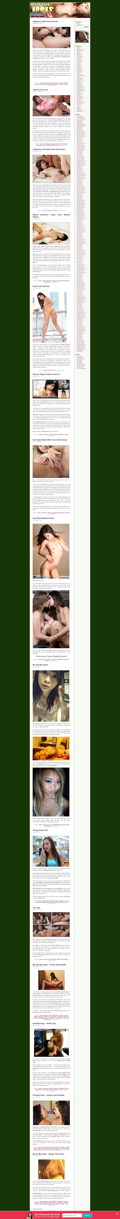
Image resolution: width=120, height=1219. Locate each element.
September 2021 (80, 164)
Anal (39, 1147)
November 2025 (80, 118)
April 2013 (79, 279)
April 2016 (79, 237)
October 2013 (80, 271)
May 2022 (79, 153)
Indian (78, 76)
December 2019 (80, 188)
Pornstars (65, 144)
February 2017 (80, 225)
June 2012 (79, 293)
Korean (62, 84)
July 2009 (79, 334)
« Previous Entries (38, 1209)
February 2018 (80, 213)
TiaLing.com (41, 954)
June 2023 (79, 139)
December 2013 (80, 268)
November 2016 (80, 228)
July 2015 (79, 244)
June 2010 (79, 321)
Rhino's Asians (80, 367)
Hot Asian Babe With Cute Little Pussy (50, 440)
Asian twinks (80, 357)
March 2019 (79, 199)
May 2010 (79, 322)
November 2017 (80, 215)
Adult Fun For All (40, 90)
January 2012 (80, 296)
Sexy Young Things (81, 368)
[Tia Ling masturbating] (42, 924)
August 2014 (80, 257)
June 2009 (79, 336)
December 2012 (80, 285)
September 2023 (80, 136)
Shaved (56, 434)
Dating (78, 63)
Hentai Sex (79, 360)
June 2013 (79, 276)
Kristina (62, 1134)
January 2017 (80, 226)
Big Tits (54, 1201)
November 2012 (80, 286)
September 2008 (80, 348)
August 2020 (80, 179)
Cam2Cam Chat (80, 358)
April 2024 (79, 130)
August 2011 (79, 303)
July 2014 (79, 258)
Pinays (78, 94)
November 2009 (80, 330)
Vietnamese (55, 145)
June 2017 (79, 222)
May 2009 (79, 337)
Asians (41, 83)
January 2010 (80, 327)
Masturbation (52, 959)
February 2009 (80, 341)
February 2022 (80, 157)
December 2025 (80, 117)
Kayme (56, 1134)
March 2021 (79, 171)
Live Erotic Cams (80, 364)
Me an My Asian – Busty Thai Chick (48, 1154)
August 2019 (80, 193)
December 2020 (80, 174)
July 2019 (79, 195)
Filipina (66, 83)
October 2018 (80, 206)
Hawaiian (37, 84)
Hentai (78, 72)
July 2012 (79, 291)
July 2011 (79, 304)
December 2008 (80, 344)
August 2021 (80, 166)
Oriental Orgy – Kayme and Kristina (48, 1095)
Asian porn (58, 945)
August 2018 (80, 208)
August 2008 (80, 350)
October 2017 (80, 217)
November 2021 (80, 161)
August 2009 (80, 333)
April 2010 (79, 323)
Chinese (61, 83)
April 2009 (79, 339)
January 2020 (80, 186)
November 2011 (80, 298)
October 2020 (80, 177)
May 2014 (79, 261)
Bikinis (78, 54)
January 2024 (80, 132)
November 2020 (80, 175)
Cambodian (55, 83)
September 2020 (80, 178)
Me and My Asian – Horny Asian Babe (49, 965)
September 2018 (80, 207)
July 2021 (79, 167)
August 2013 (80, 273)
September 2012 (80, 289)
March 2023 (79, 142)
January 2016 (80, 240)
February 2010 (80, 326)
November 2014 (80, 254)
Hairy (44, 280)
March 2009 (79, 340)
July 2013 (79, 275)
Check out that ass (41, 286)
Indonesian (43, 84)
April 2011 (79, 307)
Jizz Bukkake (80, 363)
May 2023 (79, 141)
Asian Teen (36, 1012)
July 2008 (79, 351)
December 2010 (80, 312)
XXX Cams (45, 431)
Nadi (64, 1074)
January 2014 (80, 267)
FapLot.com (38, 487)
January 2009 (80, 343)
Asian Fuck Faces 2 (58, 270)
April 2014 (79, 262)
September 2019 (80, 192)
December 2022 (80, 146)
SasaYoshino (44, 402)
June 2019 (79, 196)
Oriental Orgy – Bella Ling (44, 1023)
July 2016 (79, 233)
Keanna (60, 1074)
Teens (66, 84)
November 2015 (80, 243)
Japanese (56, 84)
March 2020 (79, 185)
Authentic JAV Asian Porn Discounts (49, 149)
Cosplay (79, 61)
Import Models (80, 75)
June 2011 (79, 305)
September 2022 (80, 149)
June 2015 (79, 246)
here (58, 506)
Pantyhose (79, 93)
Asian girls (49, 939)
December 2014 (80, 253)
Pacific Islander (80, 90)
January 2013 (80, 283)
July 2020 (79, 181)
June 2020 (79, 182)
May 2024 (79, 128)
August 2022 (80, 150)
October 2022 (80, 148)
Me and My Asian (40, 665)
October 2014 (80, 255)
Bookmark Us (80, 25)
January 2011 (80, 311)
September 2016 (80, 231)
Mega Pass (39, 902)
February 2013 (80, 282)
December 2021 (80, 160)
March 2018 (79, 211)
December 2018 (80, 203)
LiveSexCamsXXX (39, 422)
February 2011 (80, 309)
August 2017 (80, 219)
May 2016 (79, 236)
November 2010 (80, 314)
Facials (68, 1147)
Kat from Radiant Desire (43, 518)
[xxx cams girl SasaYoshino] (51, 398)
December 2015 (80, 242)
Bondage (79, 56)
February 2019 (80, 200)
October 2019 (80, 190)
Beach (78, 52)
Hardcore (48, 280)
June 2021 (79, 168)
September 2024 (80, 125)
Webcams (79, 111)
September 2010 (80, 316)
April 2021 (79, 170)
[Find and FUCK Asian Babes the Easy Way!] (82, 42)
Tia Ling (36, 908)
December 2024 (80, 124)
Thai (65, 902)
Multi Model (66, 280)
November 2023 (80, 134)
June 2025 (79, 121)
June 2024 (79, 127)
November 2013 (80, 269)
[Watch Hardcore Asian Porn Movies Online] (51, 244)
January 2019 (80, 202)
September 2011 (80, 301)
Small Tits (47, 282)
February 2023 (80, 143)
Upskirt (49, 145)
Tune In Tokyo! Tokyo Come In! (46, 374)
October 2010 (80, 315)
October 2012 (80, 287)
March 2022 (79, 156)
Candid (61, 1015)
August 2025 (80, 120)
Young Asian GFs (40, 830)
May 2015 (79, 247)
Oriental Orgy (66, 1072)
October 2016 (80, 229)
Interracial (50, 84)
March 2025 (79, 123)
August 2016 (80, 232)
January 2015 (80, 251)
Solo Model (65, 959)
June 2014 (79, 260)
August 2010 (80, 318)
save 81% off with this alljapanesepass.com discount (51, 191)
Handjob (41, 1016)
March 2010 (79, 325)
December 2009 (80, 329)
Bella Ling (61, 1060)
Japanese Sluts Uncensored (45, 21)
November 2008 (80, 345)
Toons (78, 107)
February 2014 (80, 265)
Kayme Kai (36, 1127)
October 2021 (80, 163)
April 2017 (79, 224)
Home (78, 23)
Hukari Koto (79, 361)
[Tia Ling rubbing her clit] (60, 924)
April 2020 (79, 184)
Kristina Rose (45, 1127)
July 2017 (79, 221)
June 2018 (79, 210)
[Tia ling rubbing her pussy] (42, 936)
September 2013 (80, 272)
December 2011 (80, 297)
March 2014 (79, 264)
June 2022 (79, 152)
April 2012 (79, 294)
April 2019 (79, 197)
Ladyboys (79, 83)
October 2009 (80, 332)
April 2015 (79, 249)
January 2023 (80, 145)
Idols (49, 370)
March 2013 (79, 280)
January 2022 (80, 159)
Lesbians (53, 659)
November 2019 (80, 189)
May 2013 (79, 278)
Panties (78, 92)
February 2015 (80, 250)
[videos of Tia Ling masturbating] (60, 936)
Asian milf (79, 356)
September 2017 (80, 218)
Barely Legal (47, 83)
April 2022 (79, 154)
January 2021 (80, 172)
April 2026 (79, 116)
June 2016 (79, 235)
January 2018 (80, 214)
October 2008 (80, 347)
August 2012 (80, 290)
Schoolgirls (39, 145)
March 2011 (79, 308)
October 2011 (80, 300)
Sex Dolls (79, 99)
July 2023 (79, 138)
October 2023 (80, 135)
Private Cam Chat (81, 365)
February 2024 (80, 131)
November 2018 (80, 204)
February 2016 (80, 239)
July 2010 (79, 319)
